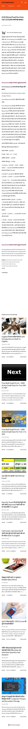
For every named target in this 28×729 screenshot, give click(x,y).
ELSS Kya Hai (9, 260)
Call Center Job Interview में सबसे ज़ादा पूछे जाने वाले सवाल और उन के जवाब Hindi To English (13, 533)
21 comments (10, 403)
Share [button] (3, 268)
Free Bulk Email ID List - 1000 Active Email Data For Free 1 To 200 (14, 431)
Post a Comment (11, 551)
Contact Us (11, 6)
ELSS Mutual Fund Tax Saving (10, 266)
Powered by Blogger (15, 725)
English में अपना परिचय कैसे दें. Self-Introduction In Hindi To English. (13, 339)
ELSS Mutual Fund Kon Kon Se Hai (11, 262)
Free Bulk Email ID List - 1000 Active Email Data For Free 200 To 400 (14, 385)
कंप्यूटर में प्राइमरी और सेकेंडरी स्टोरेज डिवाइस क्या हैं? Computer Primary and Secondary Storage (14, 698)
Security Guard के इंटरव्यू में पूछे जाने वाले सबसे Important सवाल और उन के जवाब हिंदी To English (14, 504)
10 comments (10, 356)
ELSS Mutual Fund (17, 260)
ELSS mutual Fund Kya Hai (9, 264)
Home (3, 6)
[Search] (22, 2)
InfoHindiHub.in (8, 2)
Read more (23, 356)
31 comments (10, 449)
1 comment (9, 493)
